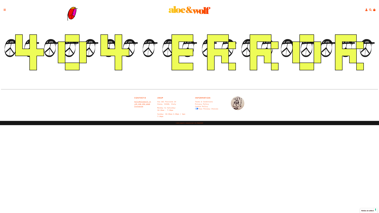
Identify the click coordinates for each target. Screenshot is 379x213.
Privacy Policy (202, 104)
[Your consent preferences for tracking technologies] (375, 209)
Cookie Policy (201, 106)
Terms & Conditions (204, 102)
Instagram (138, 106)
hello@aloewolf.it (142, 102)
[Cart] (374, 10)
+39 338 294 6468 (142, 104)
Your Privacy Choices (208, 109)
